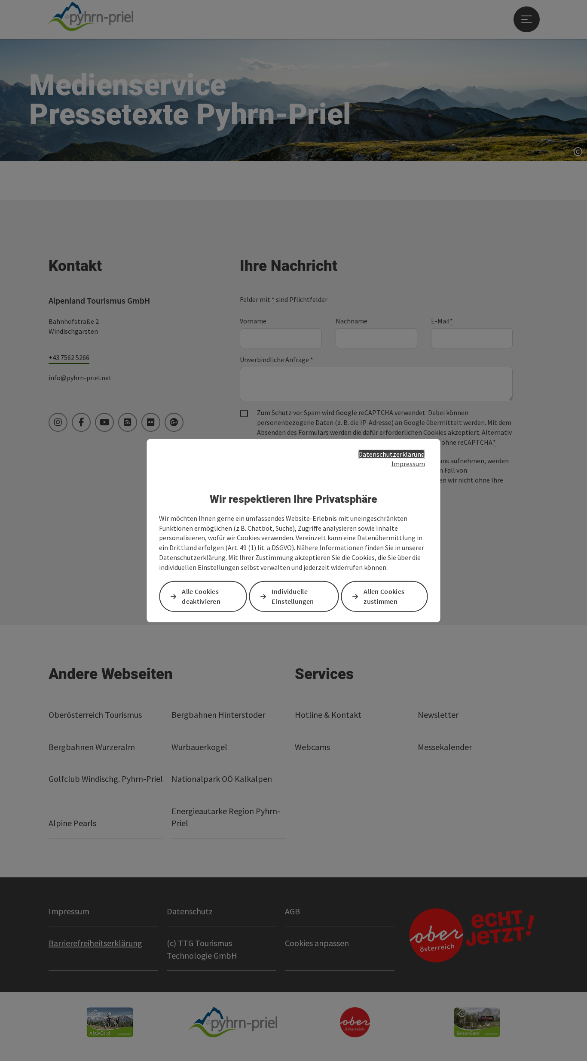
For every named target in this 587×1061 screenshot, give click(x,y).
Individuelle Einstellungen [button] (293, 596)
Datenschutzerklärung (391, 453)
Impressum (408, 463)
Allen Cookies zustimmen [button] (384, 596)
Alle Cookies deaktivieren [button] (201, 596)
